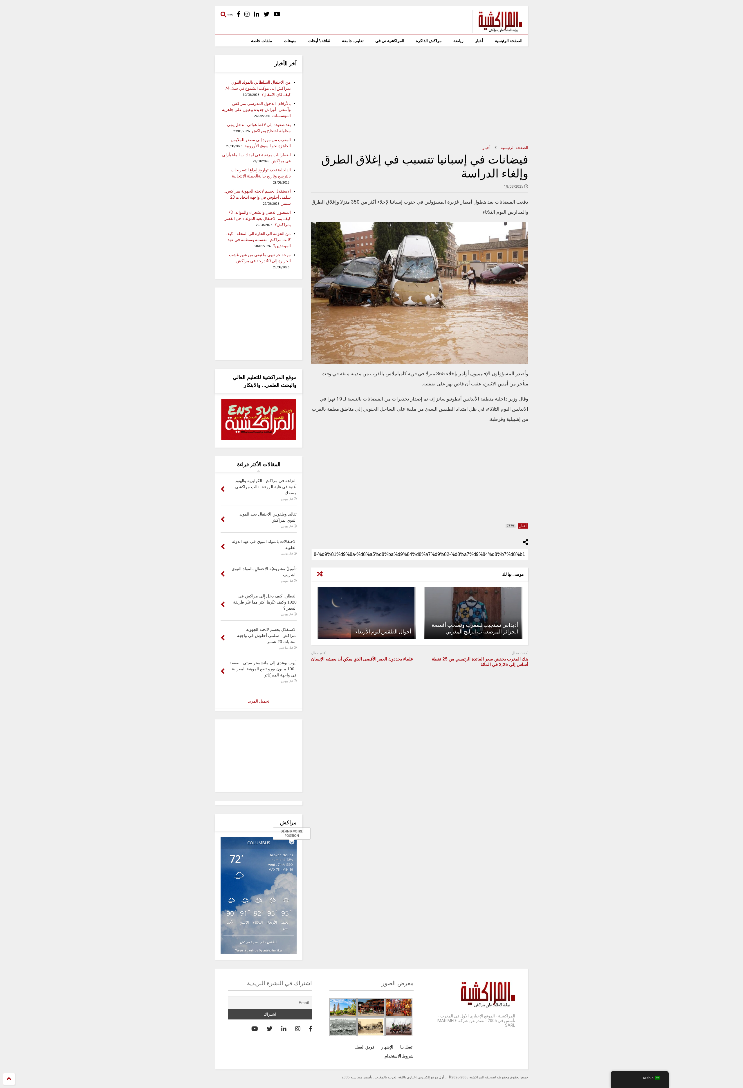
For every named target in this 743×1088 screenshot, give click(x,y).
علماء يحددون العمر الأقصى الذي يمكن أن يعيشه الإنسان (362, 659)
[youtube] (277, 14)
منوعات (290, 40)
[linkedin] (256, 14)
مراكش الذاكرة (429, 40)
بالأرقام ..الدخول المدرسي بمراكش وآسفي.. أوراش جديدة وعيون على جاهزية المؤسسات (256, 109)
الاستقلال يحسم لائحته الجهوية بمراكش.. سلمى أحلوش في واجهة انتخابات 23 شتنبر (257, 197)
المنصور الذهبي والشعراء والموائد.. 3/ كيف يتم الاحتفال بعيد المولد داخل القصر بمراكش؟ (258, 218)
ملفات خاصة (261, 40)
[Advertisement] (419, 96)
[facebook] (238, 14)
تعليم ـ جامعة (353, 40)
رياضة (458, 40)
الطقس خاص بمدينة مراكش (258, 942)
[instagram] (247, 14)
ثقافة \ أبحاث (319, 40)
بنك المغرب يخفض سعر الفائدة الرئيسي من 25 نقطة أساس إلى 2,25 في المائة (480, 661)
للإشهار (387, 1047)
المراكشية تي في (389, 40)
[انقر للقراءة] (473, 613)
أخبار (479, 40)
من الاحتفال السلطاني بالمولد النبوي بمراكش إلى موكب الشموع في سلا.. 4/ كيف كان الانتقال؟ (258, 88)
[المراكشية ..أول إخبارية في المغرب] (497, 30)
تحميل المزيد (258, 701)
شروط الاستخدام (399, 1056)
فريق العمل (364, 1047)
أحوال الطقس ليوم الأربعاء (383, 632)
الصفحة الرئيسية (508, 40)
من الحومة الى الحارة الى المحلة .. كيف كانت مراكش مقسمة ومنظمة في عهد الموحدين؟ (258, 239)
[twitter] (266, 14)
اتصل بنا (407, 1047)
